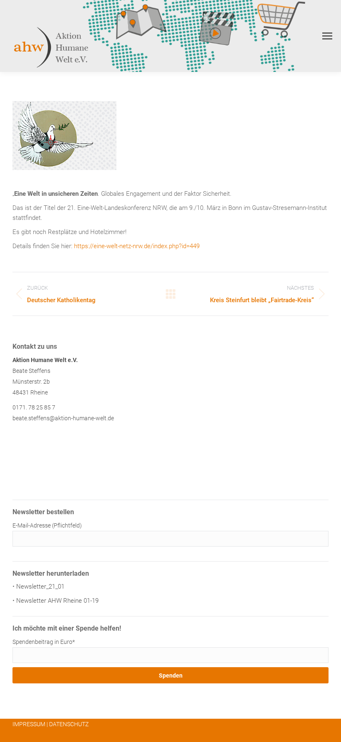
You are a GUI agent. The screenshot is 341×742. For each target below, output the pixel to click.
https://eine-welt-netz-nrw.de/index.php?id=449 (137, 246)
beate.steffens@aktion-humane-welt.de (63, 418)
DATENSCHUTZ (69, 724)
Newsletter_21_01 (40, 586)
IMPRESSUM (28, 724)
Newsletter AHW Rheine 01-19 (57, 600)
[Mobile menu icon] (327, 36)
